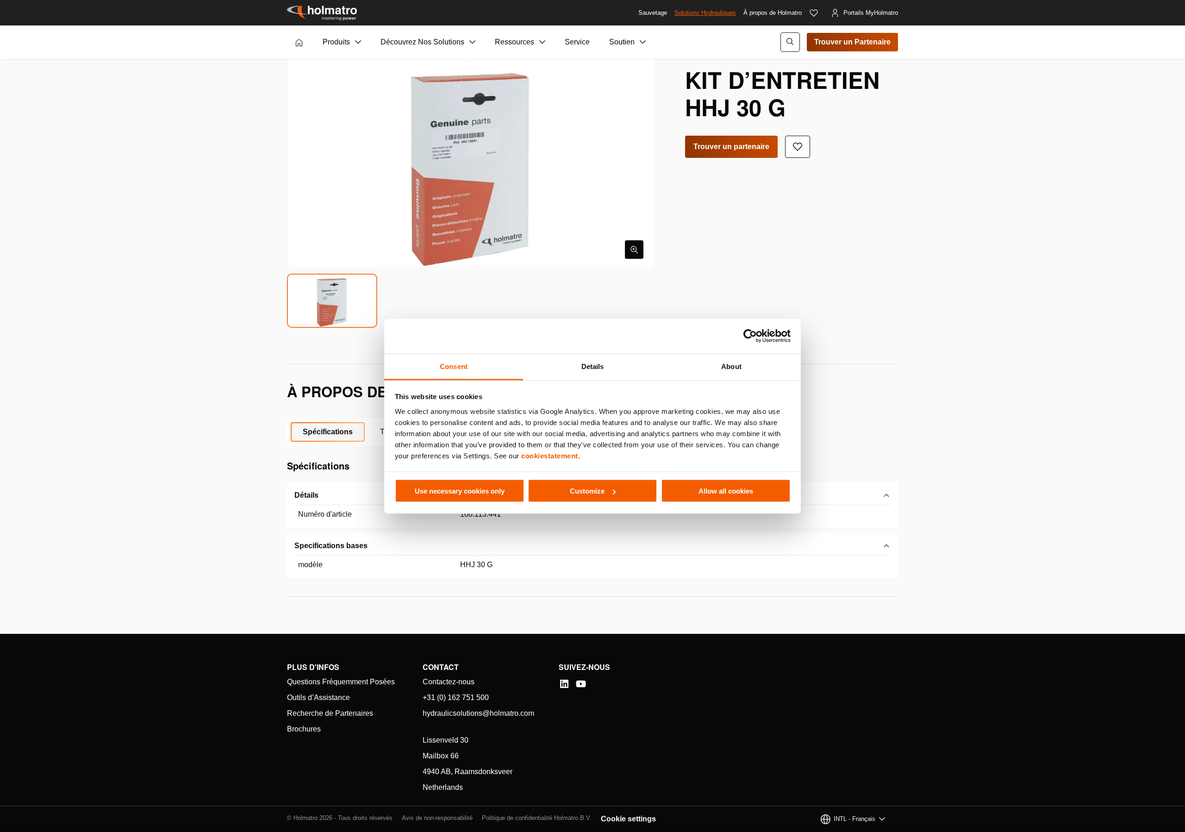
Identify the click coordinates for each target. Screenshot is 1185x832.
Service (577, 42)
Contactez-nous (448, 682)
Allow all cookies (726, 491)
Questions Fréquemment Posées (341, 682)
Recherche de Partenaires (330, 713)
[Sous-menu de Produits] (358, 42)
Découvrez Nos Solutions (422, 42)
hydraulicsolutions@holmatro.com (478, 713)
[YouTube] (580, 683)
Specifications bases (331, 546)
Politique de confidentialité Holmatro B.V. (537, 817)
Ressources (514, 42)
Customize (587, 491)
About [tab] (731, 366)
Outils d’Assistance (318, 697)
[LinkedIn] (564, 683)
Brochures (304, 729)
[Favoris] (813, 13)
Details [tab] (592, 366)
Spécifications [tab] (328, 432)
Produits (336, 42)
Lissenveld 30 (445, 740)
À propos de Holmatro (772, 12)
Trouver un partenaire (731, 146)
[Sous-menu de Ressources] (542, 42)
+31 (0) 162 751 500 (456, 697)
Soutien (622, 42)
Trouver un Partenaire (852, 42)
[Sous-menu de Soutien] (643, 42)
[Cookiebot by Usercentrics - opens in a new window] (750, 336)
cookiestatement (549, 455)
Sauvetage (652, 12)
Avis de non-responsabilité (437, 817)
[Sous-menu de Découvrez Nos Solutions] (472, 42)
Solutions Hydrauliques (705, 12)
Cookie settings (628, 819)
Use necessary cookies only (460, 491)
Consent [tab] (454, 366)
